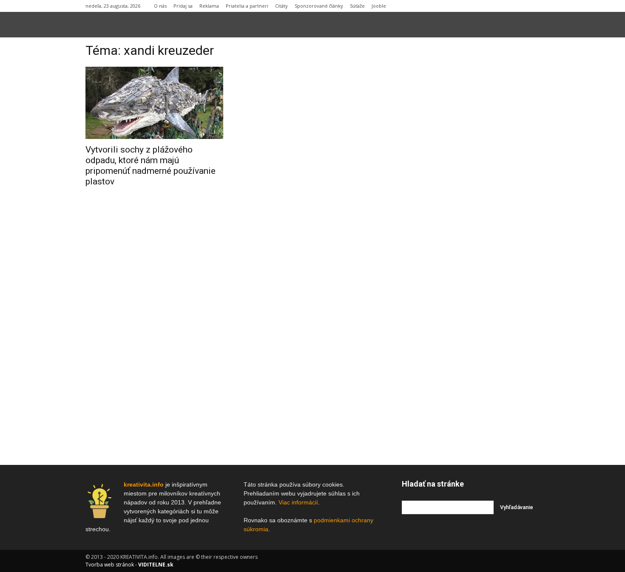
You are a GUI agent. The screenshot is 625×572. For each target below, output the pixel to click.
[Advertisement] (470, 173)
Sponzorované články (319, 6)
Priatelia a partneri (247, 6)
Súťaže (357, 6)
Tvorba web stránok (109, 564)
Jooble (379, 6)
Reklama (209, 6)
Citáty (281, 6)
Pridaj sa (183, 6)
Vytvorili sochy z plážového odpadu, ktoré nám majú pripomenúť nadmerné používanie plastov (150, 165)
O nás (160, 6)
